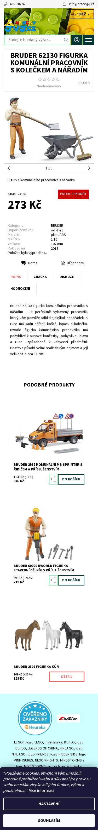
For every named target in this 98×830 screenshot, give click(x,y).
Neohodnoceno (49, 86)
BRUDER (84, 83)
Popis (15, 277)
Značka (40, 277)
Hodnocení (20, 288)
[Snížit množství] (56, 482)
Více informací (41, 790)
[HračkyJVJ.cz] (49, 25)
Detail (66, 676)
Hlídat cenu (75, 263)
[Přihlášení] (76, 40)
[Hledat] (66, 40)
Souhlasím (49, 820)
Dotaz (32, 263)
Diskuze (67, 277)
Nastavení (49, 804)
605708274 (17, 4)
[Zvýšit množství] (56, 476)
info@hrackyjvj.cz (81, 4)
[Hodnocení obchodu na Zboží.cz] (68, 718)
